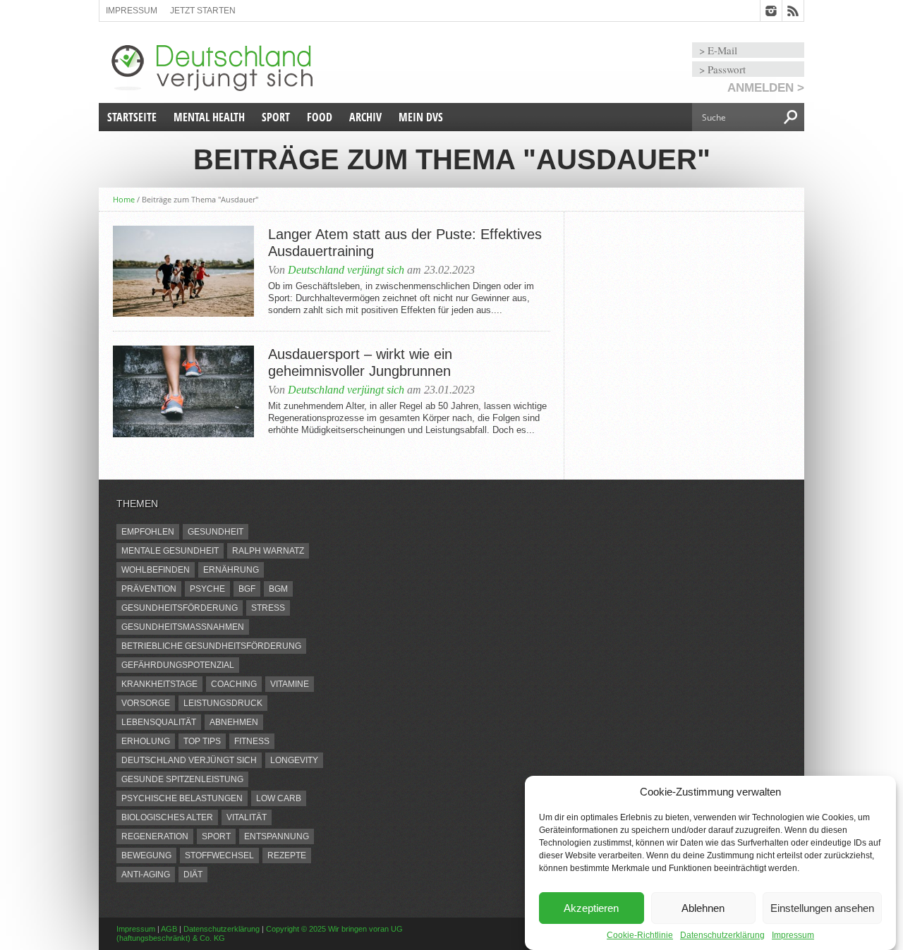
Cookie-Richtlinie (640, 935)
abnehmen (234, 722)
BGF (246, 589)
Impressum (793, 935)
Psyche (207, 589)
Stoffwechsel (219, 855)
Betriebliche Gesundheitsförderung (211, 646)
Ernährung (231, 570)
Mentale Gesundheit (170, 551)
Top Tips (202, 741)
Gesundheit (215, 532)
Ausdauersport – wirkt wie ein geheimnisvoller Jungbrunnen (360, 362)
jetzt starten (203, 11)
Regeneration (154, 836)
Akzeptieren (591, 908)
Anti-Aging (145, 874)
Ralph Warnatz (268, 551)
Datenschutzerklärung (722, 935)
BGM (278, 589)
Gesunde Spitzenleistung (182, 779)
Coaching (234, 684)
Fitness (251, 741)
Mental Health (209, 117)
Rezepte (286, 855)
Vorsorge (145, 703)
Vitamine (289, 684)
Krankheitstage (159, 684)
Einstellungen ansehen (822, 908)
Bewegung (146, 855)
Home (124, 199)
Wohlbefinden (155, 570)
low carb (278, 798)
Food (319, 117)
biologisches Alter (167, 817)
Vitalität (246, 817)
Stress (268, 608)
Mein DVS (421, 117)
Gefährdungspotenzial (177, 665)
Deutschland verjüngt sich (346, 270)
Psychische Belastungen (182, 798)
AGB (169, 929)
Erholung (145, 741)
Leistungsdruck (222, 703)
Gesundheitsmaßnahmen (182, 627)
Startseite (132, 117)
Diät (192, 874)
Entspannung (276, 836)
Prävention (148, 589)
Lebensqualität (158, 722)
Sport (276, 117)
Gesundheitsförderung (179, 608)
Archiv (365, 117)
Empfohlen (147, 532)
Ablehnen (703, 908)
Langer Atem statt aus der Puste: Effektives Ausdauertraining (405, 242)
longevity (294, 760)
